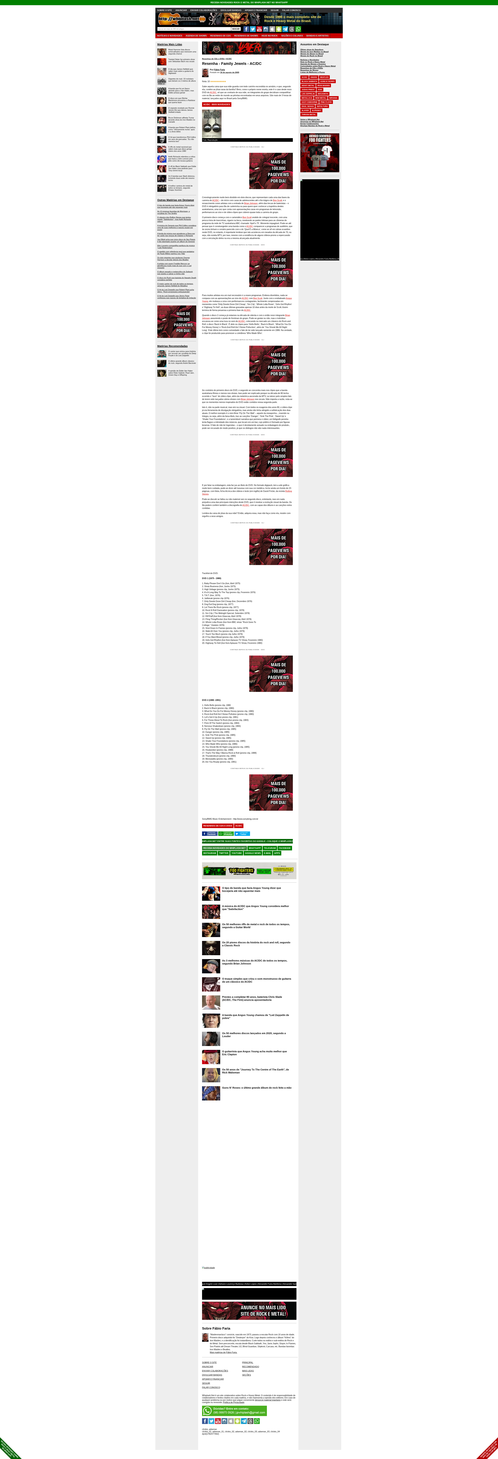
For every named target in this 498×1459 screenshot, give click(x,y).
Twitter (223, 853)
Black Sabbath (309, 81)
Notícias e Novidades (309, 60)
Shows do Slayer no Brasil (312, 54)
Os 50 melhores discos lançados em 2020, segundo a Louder (254, 1035)
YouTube (236, 853)
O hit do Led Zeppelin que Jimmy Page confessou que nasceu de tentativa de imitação (176, 297)
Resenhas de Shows (309, 70)
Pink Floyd (326, 102)
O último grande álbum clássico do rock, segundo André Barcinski (182, 362)
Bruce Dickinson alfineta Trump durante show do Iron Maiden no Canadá (181, 120)
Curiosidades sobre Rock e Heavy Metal (318, 66)
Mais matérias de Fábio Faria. (223, 1352)
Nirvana (333, 98)
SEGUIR (275, 10)
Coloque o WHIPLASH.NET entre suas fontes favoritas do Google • (278, 841)
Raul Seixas (308, 106)
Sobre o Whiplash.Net (310, 119)
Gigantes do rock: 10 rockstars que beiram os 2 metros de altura (182, 80)
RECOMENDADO (250, 1367)
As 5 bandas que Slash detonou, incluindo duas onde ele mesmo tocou (181, 178)
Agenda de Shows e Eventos (313, 64)
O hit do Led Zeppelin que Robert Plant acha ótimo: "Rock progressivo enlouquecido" (175, 291)
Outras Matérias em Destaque (175, 200)
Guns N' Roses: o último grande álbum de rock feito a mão (257, 1087)
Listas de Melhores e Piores (312, 72)
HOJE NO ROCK (270, 36)
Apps (277, 853)
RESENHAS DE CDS (220, 36)
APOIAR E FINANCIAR (256, 10)
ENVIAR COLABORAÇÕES (203, 10)
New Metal (320, 98)
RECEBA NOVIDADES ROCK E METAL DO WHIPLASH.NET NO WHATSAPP (249, 2)
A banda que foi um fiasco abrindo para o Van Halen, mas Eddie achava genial (181, 90)
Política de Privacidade (233, 1402)
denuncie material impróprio (268, 1400)
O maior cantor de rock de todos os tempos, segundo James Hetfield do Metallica (175, 285)
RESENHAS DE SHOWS (246, 36)
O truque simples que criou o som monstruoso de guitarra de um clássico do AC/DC (256, 980)
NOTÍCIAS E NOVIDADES (169, 36)
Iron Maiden (323, 85)
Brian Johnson (251, 203)
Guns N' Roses (327, 81)
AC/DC (229, 59)
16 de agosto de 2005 (229, 72)
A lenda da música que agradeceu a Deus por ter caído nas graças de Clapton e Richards (176, 234)
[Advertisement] (224, 269)
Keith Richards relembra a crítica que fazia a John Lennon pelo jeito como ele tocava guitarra (181, 159)
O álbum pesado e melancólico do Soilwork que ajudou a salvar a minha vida (175, 273)
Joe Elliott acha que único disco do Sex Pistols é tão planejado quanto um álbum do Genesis (176, 240)
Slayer (305, 110)
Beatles (324, 77)
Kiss (320, 90)
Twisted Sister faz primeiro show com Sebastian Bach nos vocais (181, 60)
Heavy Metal (308, 85)
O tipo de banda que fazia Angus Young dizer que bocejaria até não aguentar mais (175, 206)
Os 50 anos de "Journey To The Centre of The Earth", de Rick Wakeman (255, 1071)
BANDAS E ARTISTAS (317, 36)
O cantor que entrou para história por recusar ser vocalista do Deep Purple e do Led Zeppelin (182, 353)
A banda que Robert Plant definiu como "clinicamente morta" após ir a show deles (181, 129)
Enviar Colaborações (309, 124)
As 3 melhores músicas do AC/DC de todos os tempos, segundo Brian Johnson (254, 962)
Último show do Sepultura (311, 50)
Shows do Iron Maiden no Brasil (314, 52)
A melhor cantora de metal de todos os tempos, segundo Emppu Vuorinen (180, 188)
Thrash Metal (309, 114)
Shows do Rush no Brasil (311, 56)
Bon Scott (277, 200)
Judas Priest (308, 90)
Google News (253, 853)
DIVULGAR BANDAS (231, 10)
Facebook (285, 848)
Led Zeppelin (308, 94)
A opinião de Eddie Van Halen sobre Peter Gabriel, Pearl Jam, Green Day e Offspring (181, 373)
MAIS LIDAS (248, 1371)
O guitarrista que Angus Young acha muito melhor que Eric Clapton (254, 1053)
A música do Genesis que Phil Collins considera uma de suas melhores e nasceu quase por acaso (176, 227)
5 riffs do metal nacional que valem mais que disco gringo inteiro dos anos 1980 (180, 149)
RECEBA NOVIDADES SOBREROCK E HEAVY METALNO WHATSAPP (9, 1449)
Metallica (307, 98)
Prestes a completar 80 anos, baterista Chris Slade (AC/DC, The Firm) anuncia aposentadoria (252, 998)
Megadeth (323, 94)
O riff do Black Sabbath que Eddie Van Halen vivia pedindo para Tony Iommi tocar (182, 168)
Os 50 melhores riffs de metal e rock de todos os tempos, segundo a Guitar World (256, 926)
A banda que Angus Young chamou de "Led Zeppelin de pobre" (255, 1016)
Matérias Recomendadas (172, 346)
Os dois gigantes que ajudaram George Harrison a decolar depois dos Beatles (173, 259)
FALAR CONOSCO (291, 10)
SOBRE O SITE (164, 10)
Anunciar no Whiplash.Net (312, 122)
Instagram (209, 853)
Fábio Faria (219, 70)
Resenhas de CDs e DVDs (213, 59)
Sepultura (322, 106)
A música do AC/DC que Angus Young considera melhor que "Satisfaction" (255, 907)
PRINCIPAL (247, 1362)
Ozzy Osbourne (309, 102)
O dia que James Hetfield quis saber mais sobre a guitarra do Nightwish (181, 71)
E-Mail (267, 853)
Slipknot (316, 110)
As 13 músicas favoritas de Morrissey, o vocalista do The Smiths (173, 212)
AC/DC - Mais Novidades (216, 104)
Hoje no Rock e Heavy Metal (312, 62)
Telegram (270, 848)
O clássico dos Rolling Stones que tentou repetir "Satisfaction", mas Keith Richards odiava (174, 219)
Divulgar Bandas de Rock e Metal (315, 126)
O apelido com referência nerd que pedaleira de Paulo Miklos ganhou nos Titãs (175, 252)
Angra (313, 77)
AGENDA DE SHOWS (196, 36)
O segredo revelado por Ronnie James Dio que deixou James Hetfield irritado (181, 110)
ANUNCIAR (181, 10)
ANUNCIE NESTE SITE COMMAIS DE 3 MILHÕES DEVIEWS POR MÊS (489, 1449)
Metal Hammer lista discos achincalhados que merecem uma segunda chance (182, 52)
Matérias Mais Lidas (169, 44)
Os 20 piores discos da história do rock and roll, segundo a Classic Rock (256, 944)
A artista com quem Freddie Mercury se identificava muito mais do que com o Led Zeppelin (174, 266)
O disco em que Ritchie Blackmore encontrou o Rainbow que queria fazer (181, 100)
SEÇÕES (292, 36)
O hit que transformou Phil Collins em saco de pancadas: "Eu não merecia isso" (182, 139)
